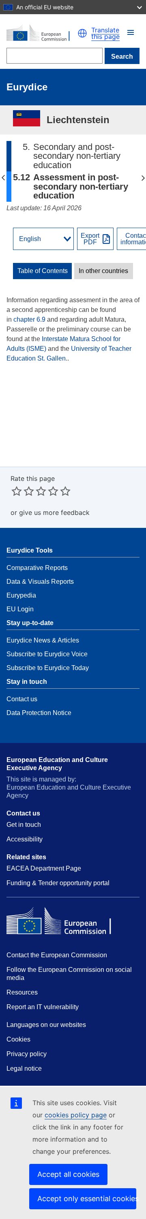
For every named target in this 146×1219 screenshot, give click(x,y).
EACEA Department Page (43, 868)
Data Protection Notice (38, 712)
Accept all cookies (68, 1174)
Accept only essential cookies (86, 1198)
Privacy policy (26, 1053)
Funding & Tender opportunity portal (58, 883)
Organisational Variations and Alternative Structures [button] (143, 178)
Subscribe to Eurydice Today (47, 667)
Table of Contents (42, 271)
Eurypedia (21, 595)
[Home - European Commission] (41, 33)
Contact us (21, 699)
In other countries (103, 271)
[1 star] (17, 491)
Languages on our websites (46, 1024)
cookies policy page (76, 1115)
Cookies (18, 1039)
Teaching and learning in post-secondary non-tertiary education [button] (3, 178)
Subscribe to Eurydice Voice (47, 654)
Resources (22, 992)
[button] (130, 32)
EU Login (20, 609)
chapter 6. (27, 319)
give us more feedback (54, 512)
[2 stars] (23, 491)
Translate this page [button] (105, 33)
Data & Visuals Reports (40, 581)
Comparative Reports (37, 567)
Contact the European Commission (56, 955)
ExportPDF (90, 239)
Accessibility (24, 839)
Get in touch (23, 824)
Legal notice (24, 1068)
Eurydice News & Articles (42, 640)
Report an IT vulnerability (42, 1006)
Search (122, 56)
